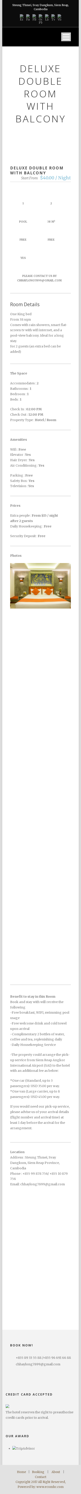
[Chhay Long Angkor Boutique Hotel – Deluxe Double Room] (40, 586)
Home (21, 1472)
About (56, 1472)
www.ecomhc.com (50, 1487)
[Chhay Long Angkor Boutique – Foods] (40, 795)
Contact (40, 1477)
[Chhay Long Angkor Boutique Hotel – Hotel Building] (40, 952)
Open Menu (66, 36)
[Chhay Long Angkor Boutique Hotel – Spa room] (40, 900)
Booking (38, 1472)
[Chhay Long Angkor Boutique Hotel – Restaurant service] (40, 743)
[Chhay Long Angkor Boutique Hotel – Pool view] (40, 691)
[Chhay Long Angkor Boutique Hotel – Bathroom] (40, 848)
